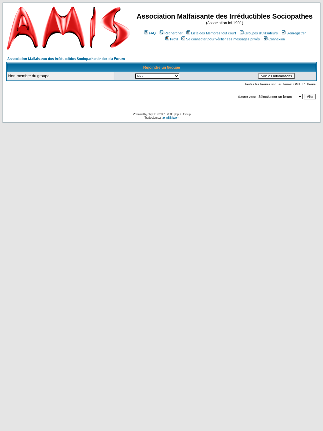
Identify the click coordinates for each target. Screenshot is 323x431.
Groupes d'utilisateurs (261, 33)
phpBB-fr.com (171, 117)
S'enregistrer (296, 33)
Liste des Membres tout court (213, 33)
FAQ (152, 33)
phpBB (152, 114)
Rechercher (173, 33)
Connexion (276, 39)
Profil (174, 39)
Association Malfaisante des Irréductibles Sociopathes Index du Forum (66, 59)
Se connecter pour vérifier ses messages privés (223, 39)
